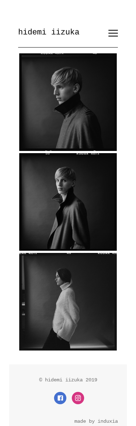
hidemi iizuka (48, 32)
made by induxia (96, 421)
